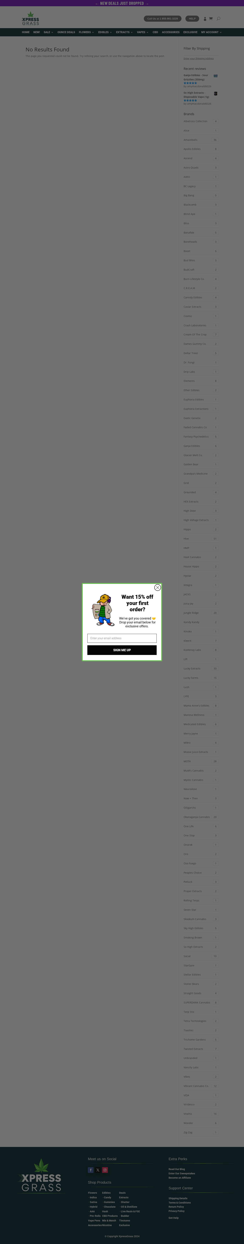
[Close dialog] (158, 587)
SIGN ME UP (122, 650)
